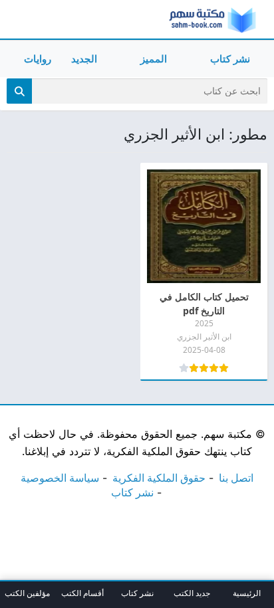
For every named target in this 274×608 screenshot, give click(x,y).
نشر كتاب (230, 58)
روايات (37, 58)
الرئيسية (247, 593)
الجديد (84, 58)
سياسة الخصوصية (60, 477)
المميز (153, 58)
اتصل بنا (236, 477)
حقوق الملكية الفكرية (159, 477)
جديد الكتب (192, 593)
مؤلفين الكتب (27, 593)
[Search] (19, 91)
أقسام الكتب (82, 593)
